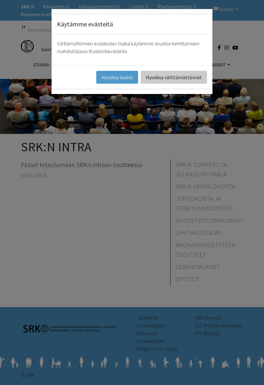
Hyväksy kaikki (117, 77)
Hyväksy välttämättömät (174, 77)
